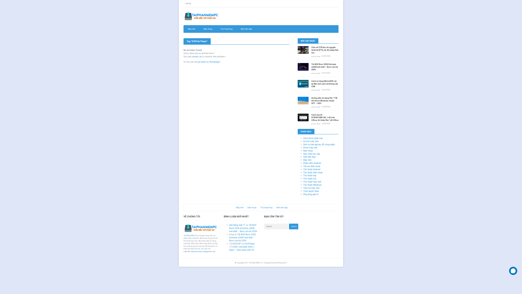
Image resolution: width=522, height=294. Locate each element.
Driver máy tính (310, 147)
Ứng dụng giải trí (311, 194)
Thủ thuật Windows (312, 185)
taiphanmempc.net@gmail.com (203, 251)
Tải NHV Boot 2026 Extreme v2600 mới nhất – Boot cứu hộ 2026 (324, 67)
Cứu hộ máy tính (311, 141)
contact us (196, 56)
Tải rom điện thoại (311, 166)
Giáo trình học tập (311, 154)
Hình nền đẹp (246, 29)
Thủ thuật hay (309, 175)
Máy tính (307, 160)
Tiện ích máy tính (311, 188)
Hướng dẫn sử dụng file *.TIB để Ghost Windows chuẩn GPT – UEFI (324, 100)
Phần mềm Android (312, 163)
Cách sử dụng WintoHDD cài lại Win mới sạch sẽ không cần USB (324, 84)
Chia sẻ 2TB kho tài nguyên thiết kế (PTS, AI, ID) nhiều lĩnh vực (324, 50)
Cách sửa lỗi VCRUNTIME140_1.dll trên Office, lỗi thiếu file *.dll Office (324, 117)
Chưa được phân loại (313, 138)
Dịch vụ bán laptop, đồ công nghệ (319, 144)
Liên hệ (188, 3)
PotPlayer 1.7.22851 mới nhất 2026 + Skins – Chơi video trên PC (242, 246)
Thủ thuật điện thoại (312, 172)
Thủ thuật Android (311, 169)
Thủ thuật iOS (309, 178)
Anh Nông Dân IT (237, 225)
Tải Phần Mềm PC (190, 236)
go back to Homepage (209, 62)
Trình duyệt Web (311, 191)
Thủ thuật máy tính (312, 181)
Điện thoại (308, 150)
